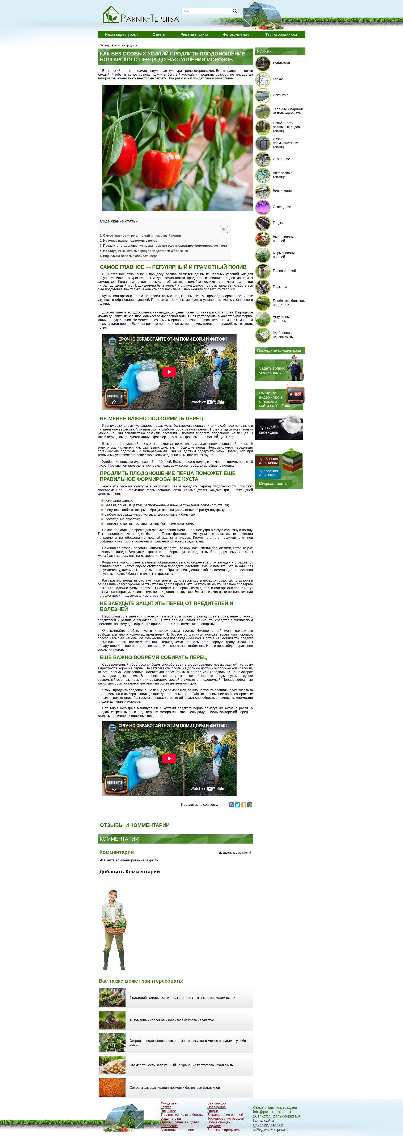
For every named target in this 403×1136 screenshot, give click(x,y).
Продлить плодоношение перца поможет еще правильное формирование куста (165, 245)
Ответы (159, 34)
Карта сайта (263, 1121)
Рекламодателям (268, 1125)
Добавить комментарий (235, 852)
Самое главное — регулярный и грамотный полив (142, 235)
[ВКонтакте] (231, 804)
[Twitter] (237, 804)
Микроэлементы (273, 484)
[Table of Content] (224, 229)
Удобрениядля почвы (268, 461)
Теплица (105, 45)
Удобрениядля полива (269, 473)
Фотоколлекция (236, 34)
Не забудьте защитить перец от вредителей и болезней (145, 251)
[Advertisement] (196, 929)
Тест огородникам (281, 34)
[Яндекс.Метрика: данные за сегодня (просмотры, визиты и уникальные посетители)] (269, 1129)
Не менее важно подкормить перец (130, 240)
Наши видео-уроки (121, 34)
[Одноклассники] (243, 804)
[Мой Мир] (249, 804)
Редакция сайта (194, 34)
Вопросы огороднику (124, 45)
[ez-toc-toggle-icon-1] (222, 229)
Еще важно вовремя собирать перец (131, 256)
